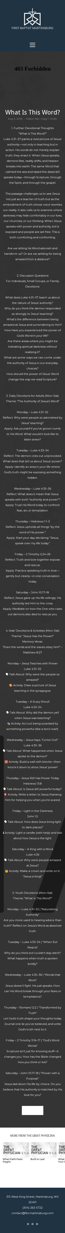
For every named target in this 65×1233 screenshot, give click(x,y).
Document (33, 1110)
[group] (16, 1154)
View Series (32, 1176)
